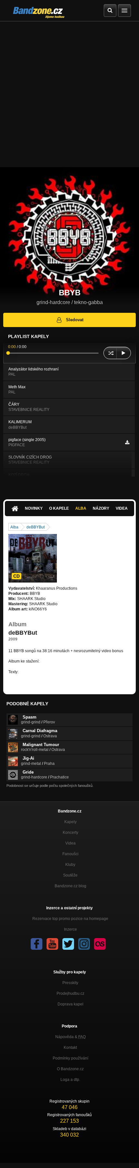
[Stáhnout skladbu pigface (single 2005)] (127, 442)
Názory (101, 508)
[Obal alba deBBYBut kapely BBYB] (32, 558)
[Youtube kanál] (52, 944)
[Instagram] (84, 944)
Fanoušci (70, 854)
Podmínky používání (70, 1058)
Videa (122, 508)
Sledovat (74, 319)
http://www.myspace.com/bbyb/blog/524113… (59, 672)
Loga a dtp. (70, 1079)
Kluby (70, 864)
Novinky (34, 508)
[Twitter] (68, 944)
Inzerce (70, 929)
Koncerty (70, 832)
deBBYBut (36, 527)
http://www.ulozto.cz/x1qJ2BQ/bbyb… (72, 661)
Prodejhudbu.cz (70, 993)
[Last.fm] (100, 944)
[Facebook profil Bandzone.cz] (36, 944)
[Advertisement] (69, 94)
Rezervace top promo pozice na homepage (70, 918)
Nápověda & (70, 1037)
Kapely (70, 822)
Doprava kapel (70, 1004)
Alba (80, 508)
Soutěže (70, 875)
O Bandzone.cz (70, 1069)
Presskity (70, 983)
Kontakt (70, 1047)
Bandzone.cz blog (70, 886)
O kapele (59, 508)
